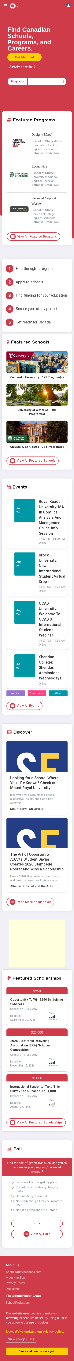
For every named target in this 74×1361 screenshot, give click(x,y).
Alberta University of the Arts (31, 886)
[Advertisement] (37, 943)
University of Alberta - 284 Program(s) (37, 447)
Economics (39, 166)
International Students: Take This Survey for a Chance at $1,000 (35, 1089)
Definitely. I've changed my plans (36, 1182)
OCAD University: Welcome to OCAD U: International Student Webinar (50, 619)
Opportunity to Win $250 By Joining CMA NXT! (36, 1002)
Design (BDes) (42, 134)
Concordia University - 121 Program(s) (37, 377)
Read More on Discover (30, 902)
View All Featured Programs (34, 236)
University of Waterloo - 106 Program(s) (37, 412)
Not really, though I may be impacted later (39, 1203)
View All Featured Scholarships (36, 1122)
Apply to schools (25, 282)
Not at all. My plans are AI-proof (36, 1210)
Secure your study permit (32, 309)
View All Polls (37, 1234)
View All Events (24, 706)
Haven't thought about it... (32, 1196)
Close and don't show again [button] (37, 1351)
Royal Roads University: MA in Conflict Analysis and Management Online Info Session (51, 517)
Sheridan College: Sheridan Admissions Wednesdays (50, 667)
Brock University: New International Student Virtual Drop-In (52, 568)
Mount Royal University (26, 809)
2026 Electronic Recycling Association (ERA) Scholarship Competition (32, 1045)
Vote (37, 1223)
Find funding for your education (37, 295)
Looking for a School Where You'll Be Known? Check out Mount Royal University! (34, 783)
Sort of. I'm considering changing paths (37, 1189)
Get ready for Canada (29, 322)
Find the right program (30, 268)
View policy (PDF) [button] (21, 1339)
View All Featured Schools (33, 461)
